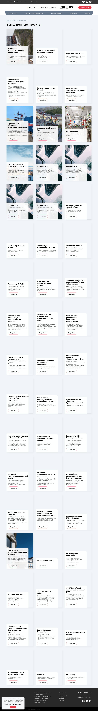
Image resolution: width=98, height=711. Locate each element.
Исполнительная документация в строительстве (43, 693)
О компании (62, 692)
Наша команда (63, 695)
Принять (13, 707)
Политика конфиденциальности (32, 709)
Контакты (61, 700)
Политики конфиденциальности (13, 704)
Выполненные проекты (63, 697)
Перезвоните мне (85, 7)
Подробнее (13, 61)
